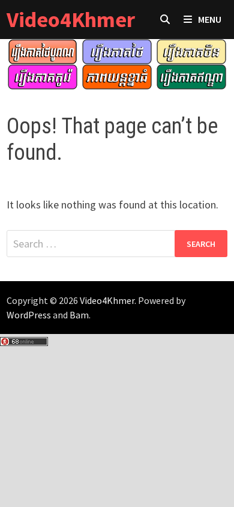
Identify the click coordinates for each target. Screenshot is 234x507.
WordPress (29, 315)
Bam (79, 315)
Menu (209, 19)
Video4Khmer (71, 19)
